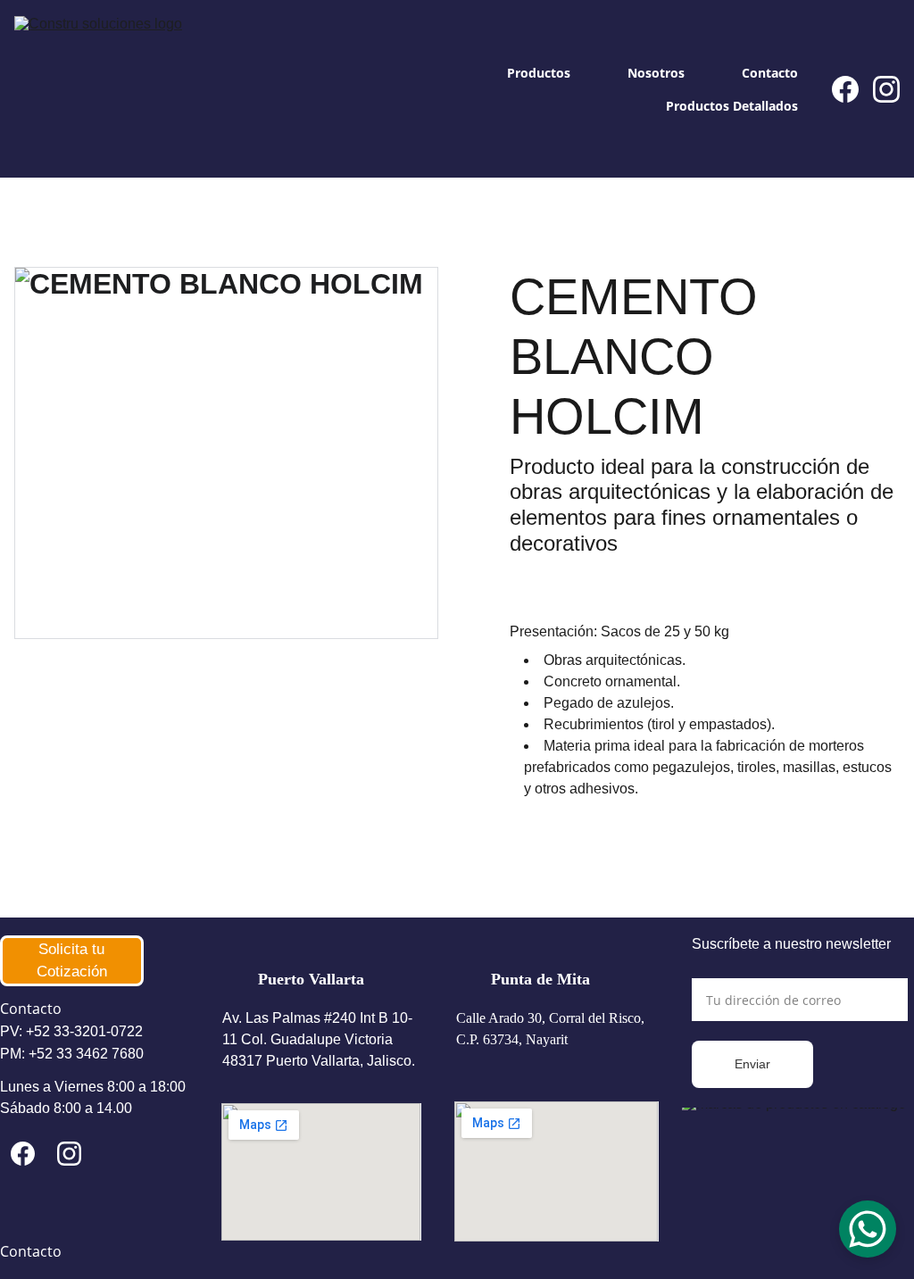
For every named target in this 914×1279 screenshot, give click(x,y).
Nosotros (656, 72)
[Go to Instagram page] (886, 89)
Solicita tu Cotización (72, 961)
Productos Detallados (732, 105)
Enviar (752, 1064)
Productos (538, 72)
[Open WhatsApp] (867, 1229)
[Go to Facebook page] (852, 89)
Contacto (770, 72)
